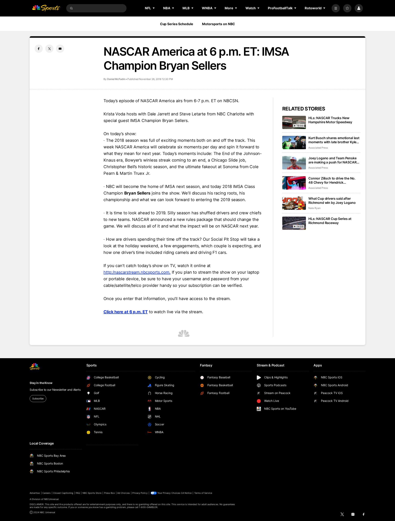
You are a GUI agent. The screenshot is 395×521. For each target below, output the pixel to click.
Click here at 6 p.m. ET (125, 311)
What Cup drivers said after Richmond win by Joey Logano (332, 200)
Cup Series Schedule (176, 24)
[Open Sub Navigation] (154, 8)
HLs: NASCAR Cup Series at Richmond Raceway (329, 221)
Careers (46, 493)
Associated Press (318, 147)
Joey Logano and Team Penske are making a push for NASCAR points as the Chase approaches (333, 160)
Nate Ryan (314, 208)
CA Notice (186, 493)
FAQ (78, 493)
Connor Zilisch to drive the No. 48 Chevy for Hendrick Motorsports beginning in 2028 (332, 180)
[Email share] (60, 49)
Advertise (35, 493)
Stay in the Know (41, 383)
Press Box (109, 493)
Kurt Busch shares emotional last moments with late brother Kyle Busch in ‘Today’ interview (333, 140)
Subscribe (38, 398)
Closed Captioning (63, 493)
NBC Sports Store (92, 493)
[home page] (46, 8)
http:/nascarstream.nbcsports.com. (137, 272)
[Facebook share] (39, 49)
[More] (336, 8)
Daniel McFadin (116, 79)
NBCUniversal (51, 499)
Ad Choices (123, 493)
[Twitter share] (49, 49)
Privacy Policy (140, 493)
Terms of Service (203, 493)
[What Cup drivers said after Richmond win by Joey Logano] (294, 203)
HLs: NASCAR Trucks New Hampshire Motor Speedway (330, 120)
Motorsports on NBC (218, 24)
